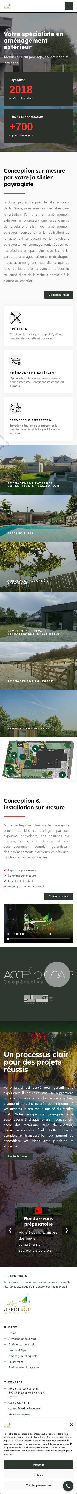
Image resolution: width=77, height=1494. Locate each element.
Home (12, 1333)
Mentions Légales (19, 1414)
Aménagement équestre (30, 681)
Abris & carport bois (28, 728)
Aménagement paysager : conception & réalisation (33, 485)
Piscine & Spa (17, 1350)
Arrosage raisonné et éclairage (29, 582)
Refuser (38, 1475)
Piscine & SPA (20, 533)
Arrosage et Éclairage (22, 1339)
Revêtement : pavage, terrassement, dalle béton (34, 632)
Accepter (38, 1465)
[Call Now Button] (68, 1486)
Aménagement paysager (23, 1367)
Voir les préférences (38, 1485)
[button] (71, 1425)
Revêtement (15, 1362)
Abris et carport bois (21, 1344)
